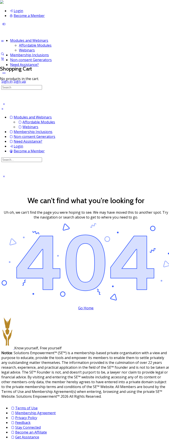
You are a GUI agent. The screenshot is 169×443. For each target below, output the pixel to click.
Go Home (86, 308)
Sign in (7, 81)
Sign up (19, 81)
